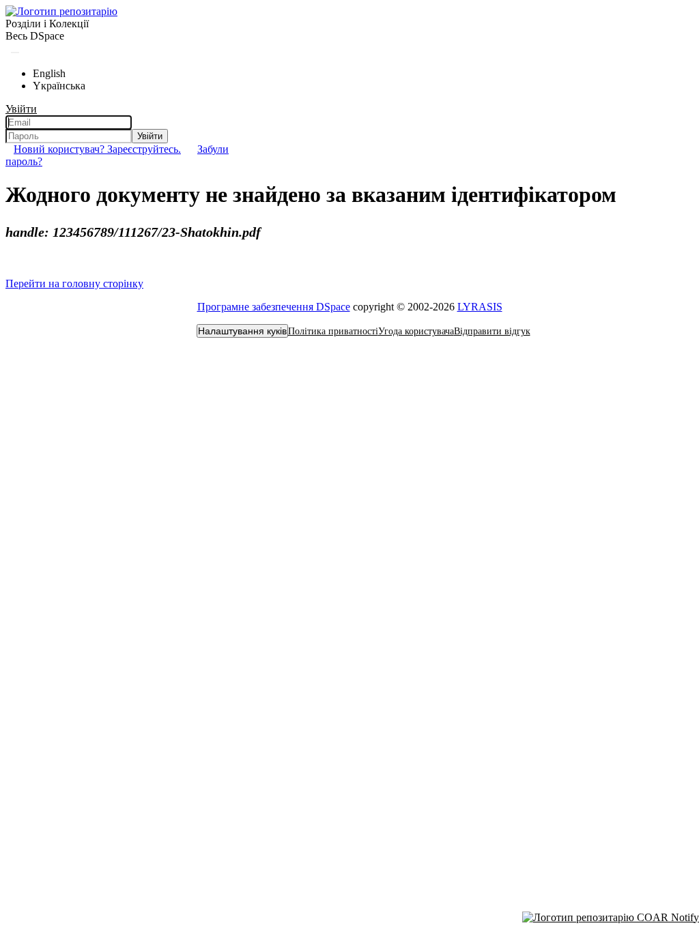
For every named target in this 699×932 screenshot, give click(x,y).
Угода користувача (416, 331)
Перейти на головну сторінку (74, 283)
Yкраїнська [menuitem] (59, 85)
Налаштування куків (242, 330)
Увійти (149, 136)
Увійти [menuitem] (21, 109)
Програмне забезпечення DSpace (273, 306)
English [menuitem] (49, 73)
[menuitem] (34, 36)
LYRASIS (479, 306)
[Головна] (61, 11)
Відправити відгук (492, 331)
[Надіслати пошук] (15, 52)
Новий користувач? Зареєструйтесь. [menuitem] (97, 149)
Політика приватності (333, 331)
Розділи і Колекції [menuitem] (47, 23)
